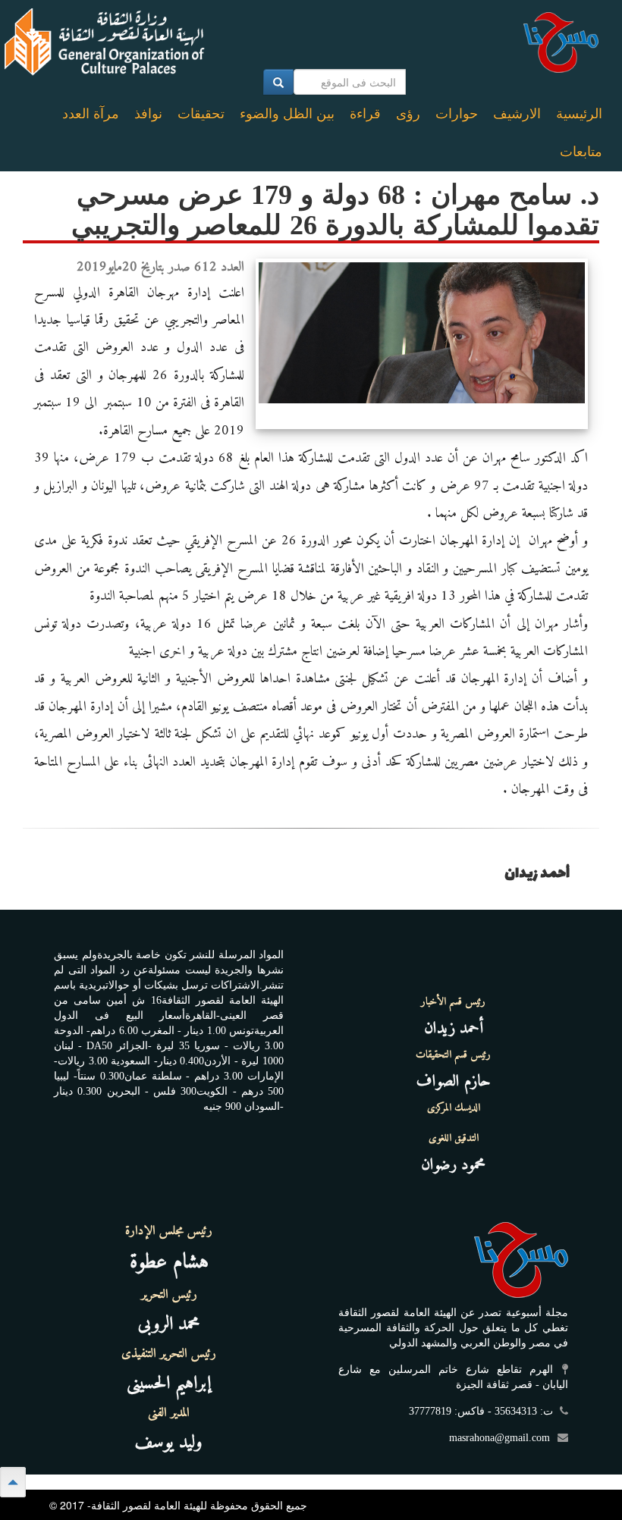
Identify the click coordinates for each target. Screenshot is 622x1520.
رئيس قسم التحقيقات (453, 1055)
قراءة (365, 113)
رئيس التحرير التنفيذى (168, 1354)
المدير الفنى (169, 1413)
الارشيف (517, 113)
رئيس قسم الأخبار (453, 1002)
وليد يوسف (169, 1443)
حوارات (456, 113)
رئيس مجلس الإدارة (168, 1231)
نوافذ (148, 113)
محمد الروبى (169, 1324)
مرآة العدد (90, 113)
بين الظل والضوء (287, 113)
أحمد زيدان (453, 1028)
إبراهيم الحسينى (169, 1383)
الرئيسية (579, 113)
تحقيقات (201, 113)
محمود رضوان (453, 1165)
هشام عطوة (169, 1262)
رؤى (408, 113)
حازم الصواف (453, 1081)
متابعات (581, 151)
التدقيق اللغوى (454, 1138)
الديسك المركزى (453, 1108)
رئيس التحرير (169, 1295)
